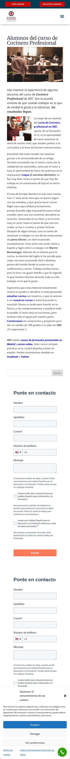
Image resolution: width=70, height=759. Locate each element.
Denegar (35, 733)
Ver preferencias (35, 742)
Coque (25, 174)
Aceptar (35, 724)
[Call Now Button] (62, 752)
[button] (65, 695)
